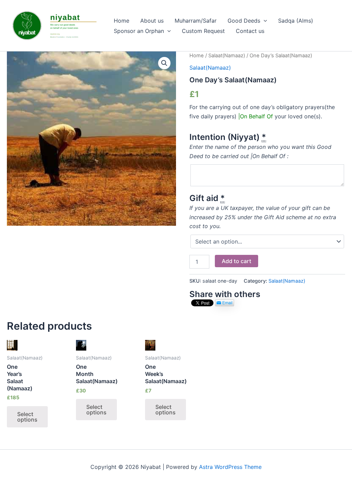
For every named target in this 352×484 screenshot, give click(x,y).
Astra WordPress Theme (230, 466)
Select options (27, 417)
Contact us (250, 30)
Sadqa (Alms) (295, 20)
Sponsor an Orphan (139, 30)
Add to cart (236, 261)
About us (152, 20)
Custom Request (203, 30)
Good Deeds (244, 20)
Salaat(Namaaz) (226, 55)
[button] (263, 20)
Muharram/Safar (196, 20)
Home (121, 20)
